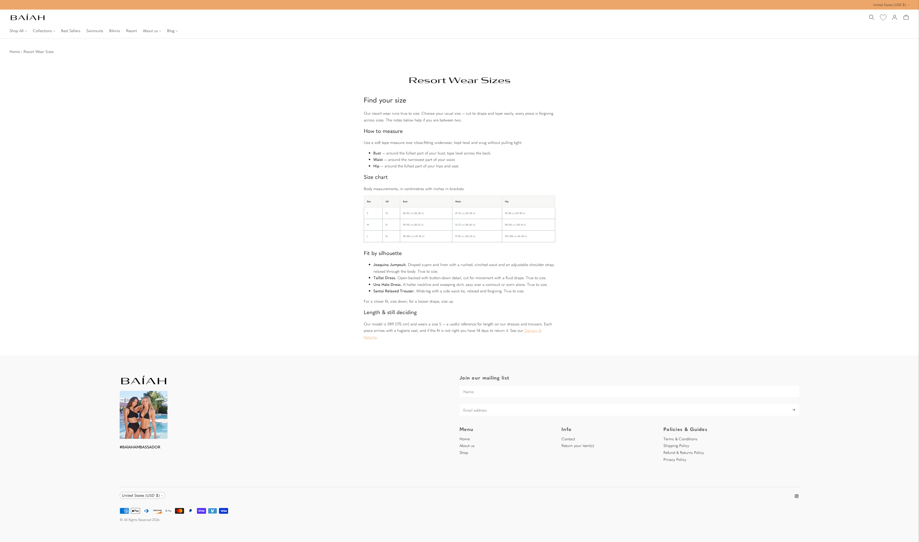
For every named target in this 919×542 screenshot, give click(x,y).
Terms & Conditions (680, 438)
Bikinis (114, 30)
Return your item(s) (577, 445)
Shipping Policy (676, 445)
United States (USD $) (889, 4)
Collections (42, 30)
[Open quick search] (871, 17)
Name (468, 386)
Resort (131, 30)
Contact (568, 438)
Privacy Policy (674, 459)
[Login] (894, 17)
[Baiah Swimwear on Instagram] (796, 496)
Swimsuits (94, 30)
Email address (474, 404)
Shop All (17, 30)
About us (150, 30)
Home (15, 51)
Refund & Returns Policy (683, 452)
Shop (464, 452)
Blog (170, 30)
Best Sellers (70, 30)
